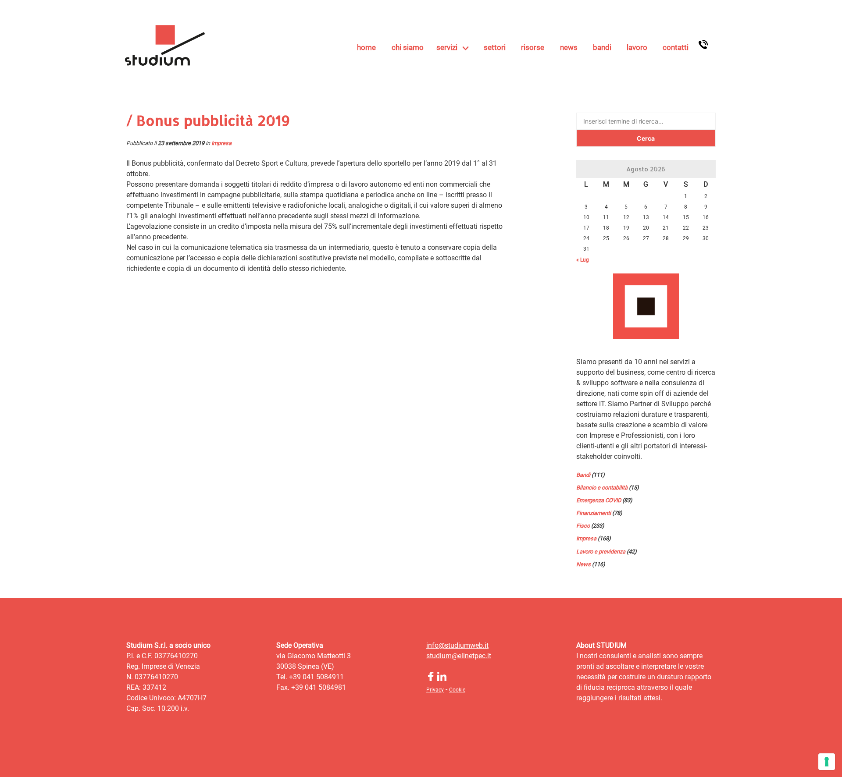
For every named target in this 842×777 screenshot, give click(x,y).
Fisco (583, 525)
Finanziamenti (593, 513)
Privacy (435, 690)
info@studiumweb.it (457, 645)
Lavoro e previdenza (600, 551)
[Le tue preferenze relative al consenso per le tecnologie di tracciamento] (826, 761)
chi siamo (408, 47)
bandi (602, 47)
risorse (532, 47)
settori (495, 47)
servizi (446, 47)
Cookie (457, 690)
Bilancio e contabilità (602, 487)
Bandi (583, 475)
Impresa (221, 143)
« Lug (582, 260)
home (366, 47)
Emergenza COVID (598, 500)
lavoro (637, 47)
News (583, 564)
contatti (676, 47)
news (569, 47)
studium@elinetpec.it (458, 656)
